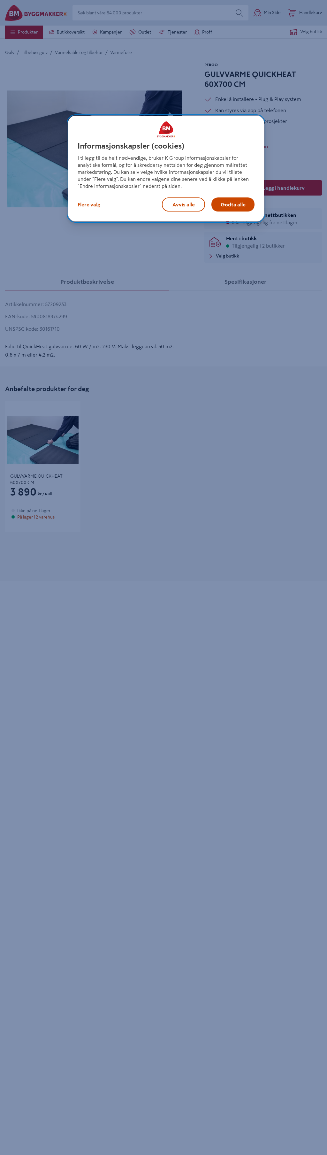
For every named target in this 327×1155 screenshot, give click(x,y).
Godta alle (233, 204)
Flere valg (89, 204)
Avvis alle (183, 204)
